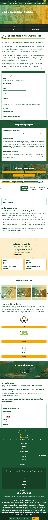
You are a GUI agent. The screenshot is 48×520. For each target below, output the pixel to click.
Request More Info (35, 29)
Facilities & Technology (33, 188)
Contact (24, 446)
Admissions (20, 3)
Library (24, 454)
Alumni (35, 3)
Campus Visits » (18, 254)
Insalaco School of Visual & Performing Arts (12, 95)
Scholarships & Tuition (41, 188)
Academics (15, 3)
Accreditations (27, 439)
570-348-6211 (25, 437)
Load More (23, 72)
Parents (22, 514)
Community (39, 3)
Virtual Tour (24, 462)
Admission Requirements (24, 188)
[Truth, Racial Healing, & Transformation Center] (24, 349)
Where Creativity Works (21, 133)
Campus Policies (40, 439)
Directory (40, 1)
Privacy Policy (6, 439)
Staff (24, 487)
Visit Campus (35, 171)
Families (24, 479)
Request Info (28, 518)
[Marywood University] (4, 3)
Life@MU (24, 3)
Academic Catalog (24, 451)
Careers (24, 448)
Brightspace (9, 1)
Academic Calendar (33, 1)
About (11, 3)
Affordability (29, 3)
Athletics (44, 3)
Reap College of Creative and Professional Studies (14, 90)
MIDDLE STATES (24, 464)
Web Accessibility (14, 439)
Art (3, 100)
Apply (13, 29)
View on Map (25, 435)
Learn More (24, 326)
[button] (20, 194)
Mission (33, 439)
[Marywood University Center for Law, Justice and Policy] (24, 319)
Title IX (21, 439)
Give (36, 518)
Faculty (24, 484)
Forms (26, 1)
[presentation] (0, 187)
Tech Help (24, 456)
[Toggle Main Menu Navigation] (44, 1)
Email (22, 1)
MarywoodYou (16, 1)
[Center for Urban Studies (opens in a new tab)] (24, 334)
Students (24, 476)
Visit (13, 518)
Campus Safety (24, 443)
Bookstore (24, 459)
